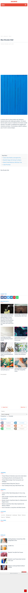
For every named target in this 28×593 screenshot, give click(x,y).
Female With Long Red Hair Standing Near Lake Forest (21, 315)
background (8, 515)
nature (19, 515)
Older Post (23, 407)
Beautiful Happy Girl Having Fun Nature (12, 160)
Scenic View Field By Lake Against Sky (12, 157)
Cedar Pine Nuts (6, 164)
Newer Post (5, 407)
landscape (14, 515)
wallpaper (8, 517)
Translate (11, 416)
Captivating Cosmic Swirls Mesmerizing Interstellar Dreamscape (21, 339)
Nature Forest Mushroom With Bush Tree (12, 162)
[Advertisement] (14, 21)
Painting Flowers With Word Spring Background (7, 369)
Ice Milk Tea (11, 545)
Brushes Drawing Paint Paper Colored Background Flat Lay (7, 354)
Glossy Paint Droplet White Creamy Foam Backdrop (21, 353)
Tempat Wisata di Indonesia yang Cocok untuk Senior (14, 476)
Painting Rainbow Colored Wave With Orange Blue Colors (20, 370)
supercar (3, 517)
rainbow (24, 515)
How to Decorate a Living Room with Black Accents (13, 507)
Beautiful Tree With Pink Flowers (15, 552)
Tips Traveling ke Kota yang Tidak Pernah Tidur (13, 485)
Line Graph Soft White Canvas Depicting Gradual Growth (7, 339)
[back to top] (25, 591)
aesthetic (3, 515)
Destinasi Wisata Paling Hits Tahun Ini (11, 483)
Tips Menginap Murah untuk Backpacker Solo (12, 478)
